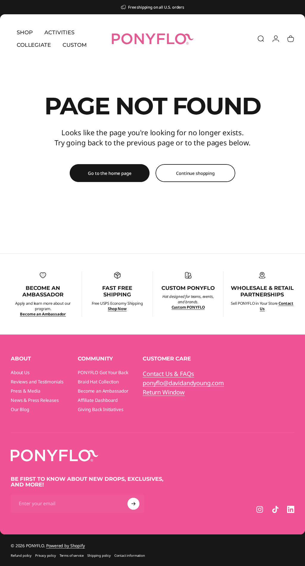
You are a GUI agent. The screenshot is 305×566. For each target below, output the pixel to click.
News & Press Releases (35, 400)
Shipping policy (99, 555)
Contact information (129, 555)
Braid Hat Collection (98, 382)
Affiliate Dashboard (98, 400)
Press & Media (26, 391)
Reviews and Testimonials (37, 382)
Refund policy (21, 555)
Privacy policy (45, 555)
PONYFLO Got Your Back (103, 372)
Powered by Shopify (65, 545)
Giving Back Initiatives (100, 409)
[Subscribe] (133, 504)
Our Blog (20, 409)
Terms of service (72, 555)
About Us (20, 372)
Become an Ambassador (103, 391)
